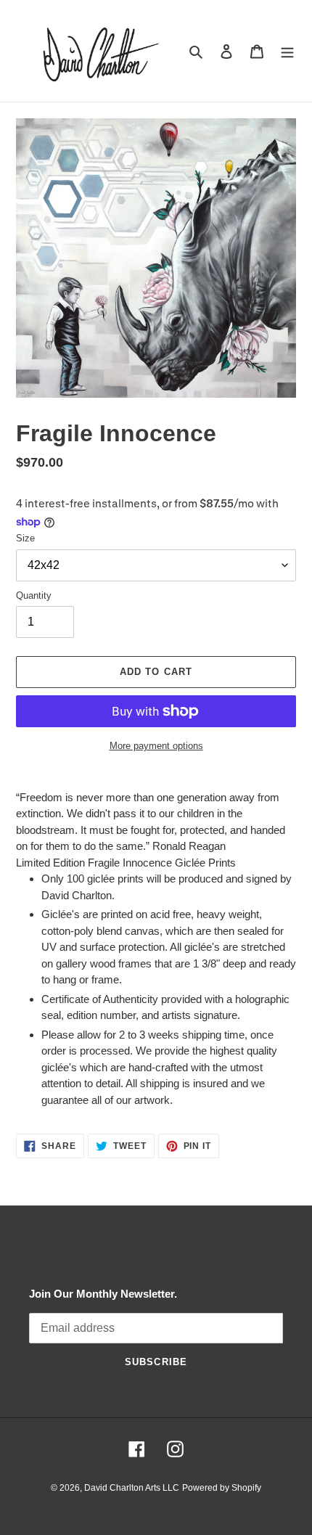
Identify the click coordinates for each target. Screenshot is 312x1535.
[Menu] (287, 51)
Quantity (34, 595)
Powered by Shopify (221, 1488)
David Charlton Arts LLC (131, 1488)
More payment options (156, 745)
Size (25, 538)
